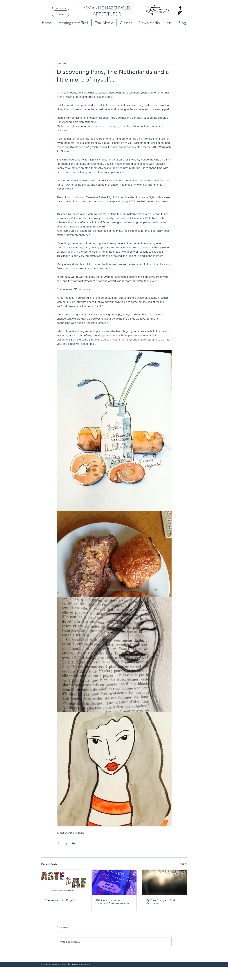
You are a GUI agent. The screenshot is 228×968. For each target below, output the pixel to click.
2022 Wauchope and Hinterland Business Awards (112, 902)
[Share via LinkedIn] (73, 843)
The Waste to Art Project (60, 900)
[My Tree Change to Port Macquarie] (164, 882)
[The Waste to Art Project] (63, 882)
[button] (60, 8)
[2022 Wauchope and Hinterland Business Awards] (114, 882)
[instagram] (180, 13)
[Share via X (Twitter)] (65, 843)
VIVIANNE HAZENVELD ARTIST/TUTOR (107, 11)
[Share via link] (81, 843)
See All (183, 864)
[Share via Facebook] (58, 843)
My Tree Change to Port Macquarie (160, 902)
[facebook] (180, 7)
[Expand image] (114, 430)
